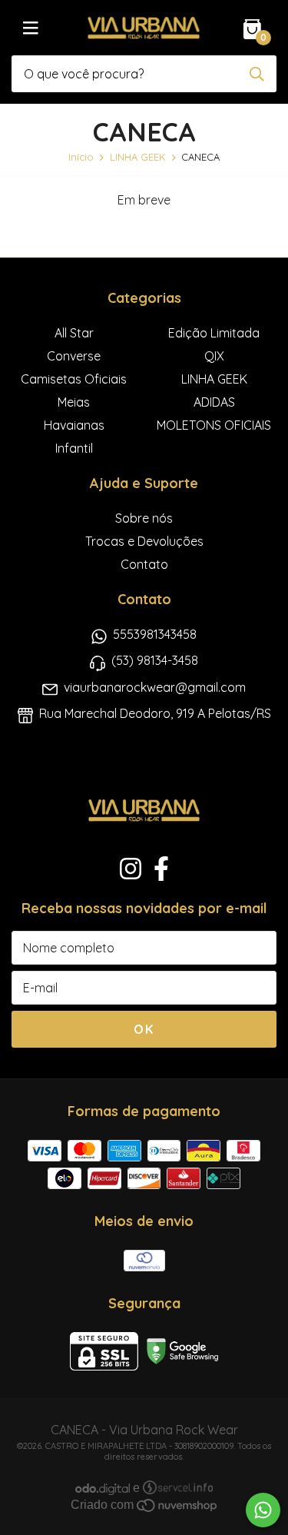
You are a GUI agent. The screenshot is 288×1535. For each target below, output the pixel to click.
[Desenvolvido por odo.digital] (104, 1487)
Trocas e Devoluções (144, 541)
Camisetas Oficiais (74, 379)
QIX (214, 356)
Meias (74, 402)
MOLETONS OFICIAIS (214, 425)
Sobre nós (144, 518)
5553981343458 (155, 634)
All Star (74, 333)
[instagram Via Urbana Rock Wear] (130, 868)
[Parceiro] (178, 1487)
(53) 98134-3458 (154, 660)
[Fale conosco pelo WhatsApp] (263, 1510)
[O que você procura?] (256, 74)
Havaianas (74, 425)
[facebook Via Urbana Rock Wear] (161, 868)
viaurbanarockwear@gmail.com (155, 687)
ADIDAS (214, 402)
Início (81, 157)
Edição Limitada (214, 333)
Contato (144, 564)
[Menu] (30, 28)
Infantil (74, 448)
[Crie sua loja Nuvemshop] (177, 1504)
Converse (74, 356)
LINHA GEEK (138, 157)
